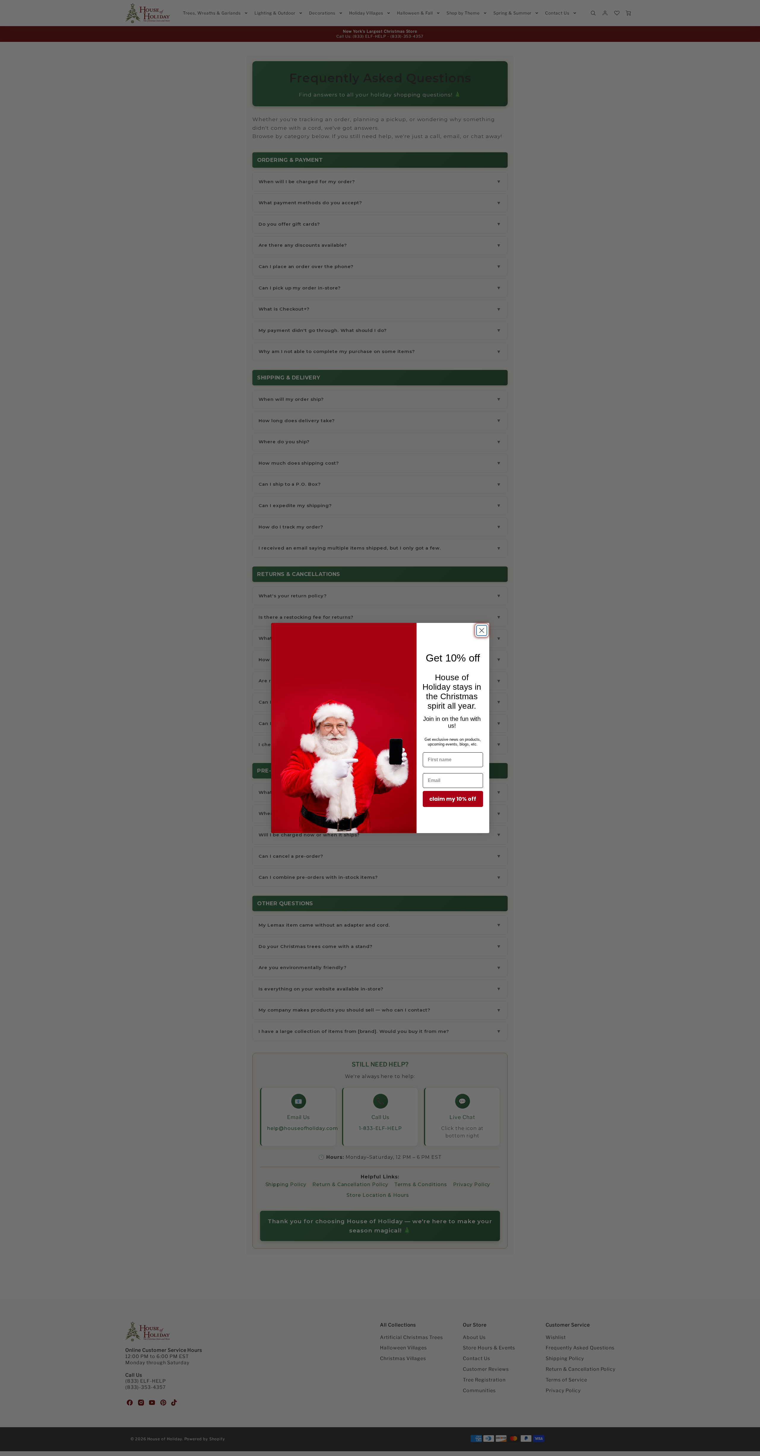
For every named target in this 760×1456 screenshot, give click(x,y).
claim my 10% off (452, 799)
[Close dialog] (481, 630)
